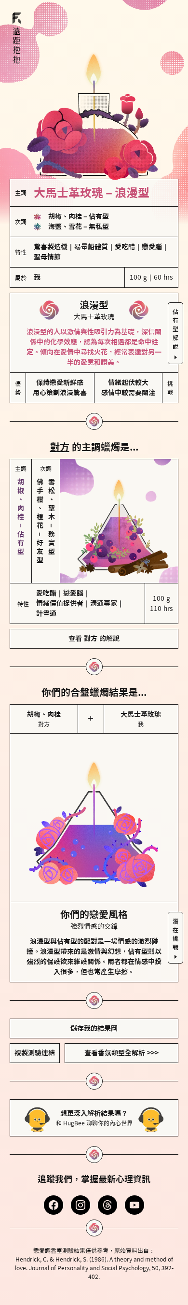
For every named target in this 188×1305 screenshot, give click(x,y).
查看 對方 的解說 (94, 631)
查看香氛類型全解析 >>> (121, 1046)
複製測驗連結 (34, 1046)
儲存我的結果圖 (94, 1021)
